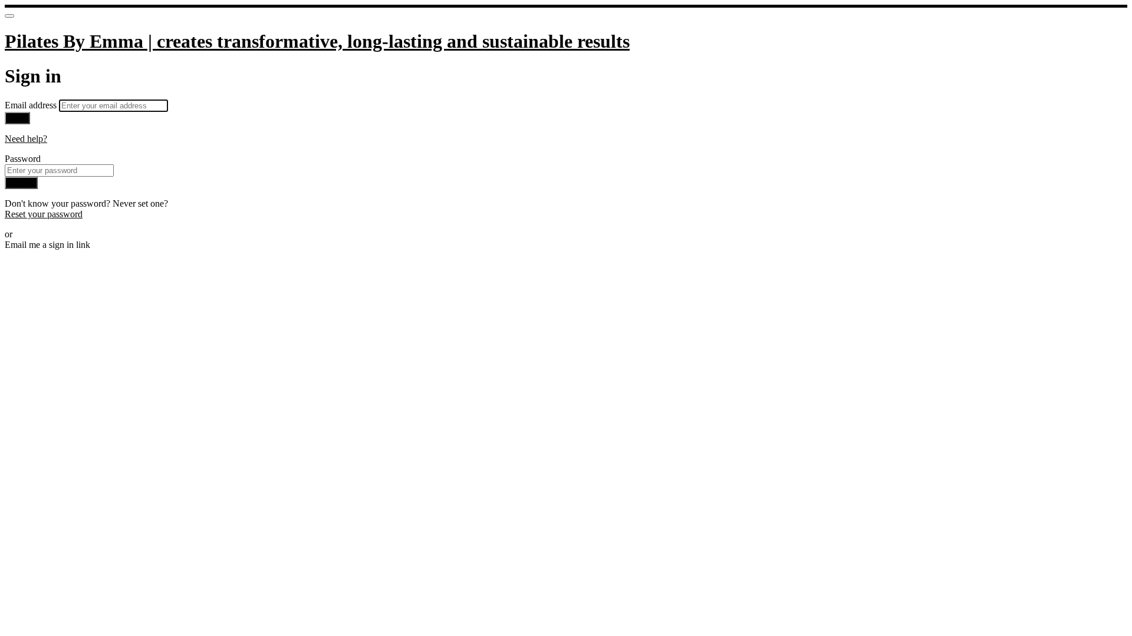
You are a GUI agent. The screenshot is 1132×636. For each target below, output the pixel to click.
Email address (32, 105)
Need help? (26, 139)
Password (23, 159)
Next (17, 118)
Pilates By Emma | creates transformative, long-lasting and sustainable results (317, 41)
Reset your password (44, 214)
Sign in (21, 182)
